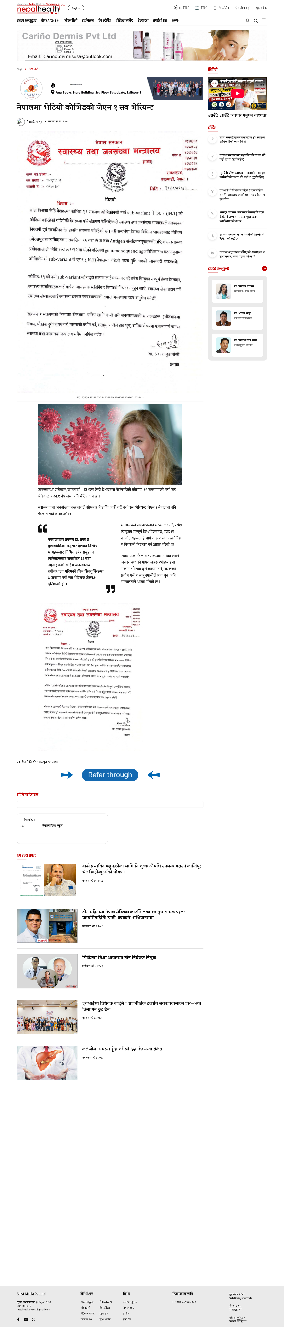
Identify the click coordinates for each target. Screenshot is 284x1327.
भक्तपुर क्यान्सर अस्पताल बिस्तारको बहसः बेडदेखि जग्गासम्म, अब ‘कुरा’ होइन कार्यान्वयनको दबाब (242, 217)
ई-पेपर (126, 1314)
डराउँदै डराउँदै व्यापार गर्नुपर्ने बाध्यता (237, 116)
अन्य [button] (175, 21)
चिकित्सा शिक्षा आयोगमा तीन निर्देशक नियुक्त (119, 958)
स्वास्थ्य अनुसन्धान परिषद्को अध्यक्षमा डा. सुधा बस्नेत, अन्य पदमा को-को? (243, 254)
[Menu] (264, 20)
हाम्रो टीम (127, 1319)
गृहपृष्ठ (19, 69)
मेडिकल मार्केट (124, 21)
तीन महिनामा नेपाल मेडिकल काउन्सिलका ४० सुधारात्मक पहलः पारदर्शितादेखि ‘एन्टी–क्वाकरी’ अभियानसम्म (133, 916)
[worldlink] (110, 775)
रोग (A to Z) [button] (49, 21)
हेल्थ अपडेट (105, 1319)
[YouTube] (25, 1320)
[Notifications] (247, 21)
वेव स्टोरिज (105, 21)
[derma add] (142, 45)
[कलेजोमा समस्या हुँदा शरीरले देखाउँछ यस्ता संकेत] (47, 1063)
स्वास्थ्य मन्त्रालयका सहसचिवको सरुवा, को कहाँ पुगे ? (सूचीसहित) (242, 158)
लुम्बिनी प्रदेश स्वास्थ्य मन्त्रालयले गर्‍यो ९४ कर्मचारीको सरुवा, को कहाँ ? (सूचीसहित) (242, 175)
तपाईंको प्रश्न (160, 21)
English (76, 8)
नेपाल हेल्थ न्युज (35, 122)
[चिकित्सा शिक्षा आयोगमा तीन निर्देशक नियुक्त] (47, 971)
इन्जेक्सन (88, 21)
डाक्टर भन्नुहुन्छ (27, 21)
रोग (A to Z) (105, 1302)
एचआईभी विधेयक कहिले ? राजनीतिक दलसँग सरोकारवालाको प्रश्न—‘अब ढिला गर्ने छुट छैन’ (141, 1007)
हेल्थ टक (143, 21)
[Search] (256, 21)
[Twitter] (33, 1320)
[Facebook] (18, 1320)
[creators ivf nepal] (110, 88)
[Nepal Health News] (41, 8)
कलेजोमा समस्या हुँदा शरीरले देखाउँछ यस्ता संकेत (122, 1050)
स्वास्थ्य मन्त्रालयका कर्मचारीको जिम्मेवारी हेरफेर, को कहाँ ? (242, 237)
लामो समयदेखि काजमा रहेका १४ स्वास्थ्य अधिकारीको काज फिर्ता (242, 140)
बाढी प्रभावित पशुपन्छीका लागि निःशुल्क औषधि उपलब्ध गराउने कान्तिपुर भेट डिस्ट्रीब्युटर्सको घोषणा (141, 870)
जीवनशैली (71, 21)
